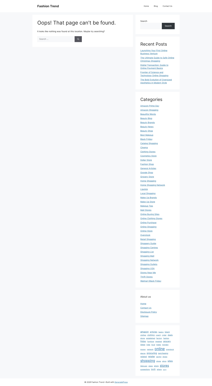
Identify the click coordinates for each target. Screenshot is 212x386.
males (158, 345)
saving (158, 357)
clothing (151, 335)
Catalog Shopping (149, 143)
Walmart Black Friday (150, 281)
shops (158, 361)
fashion (166, 338)
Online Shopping (148, 227)
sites (170, 361)
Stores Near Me (148, 272)
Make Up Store (147, 202)
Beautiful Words (148, 114)
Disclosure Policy (148, 312)
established (150, 338)
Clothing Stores (147, 151)
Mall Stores (145, 210)
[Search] (78, 39)
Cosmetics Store (148, 156)
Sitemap (144, 316)
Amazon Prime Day (149, 106)
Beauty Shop (146, 131)
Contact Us (167, 6)
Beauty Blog (146, 118)
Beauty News (146, 126)
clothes (143, 335)
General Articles (148, 168)
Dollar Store (146, 160)
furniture (150, 341)
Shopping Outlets (148, 264)
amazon (144, 331)
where (159, 369)
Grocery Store (147, 177)
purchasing (163, 353)
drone (142, 338)
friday (143, 341)
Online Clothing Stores (151, 218)
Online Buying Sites (149, 214)
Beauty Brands (147, 122)
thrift (153, 369)
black (167, 332)
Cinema (144, 147)
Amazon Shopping (149, 110)
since (164, 361)
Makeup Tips (146, 206)
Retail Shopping (148, 239)
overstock (170, 349)
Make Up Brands (148, 197)
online (160, 349)
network (150, 349)
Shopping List (147, 252)
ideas (142, 344)
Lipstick (144, 189)
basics (161, 332)
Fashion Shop (147, 164)
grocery (167, 341)
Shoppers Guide (148, 243)
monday (165, 345)
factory (159, 338)
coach (158, 335)
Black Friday (146, 139)
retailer (151, 356)
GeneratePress (121, 382)
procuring (152, 353)
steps (150, 366)
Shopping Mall (147, 256)
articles (153, 332)
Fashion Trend (48, 6)
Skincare (143, 366)
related (143, 356)
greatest (158, 341)
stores (164, 365)
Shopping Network (149, 260)
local (153, 345)
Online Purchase (148, 222)
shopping (147, 361)
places (143, 353)
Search (143, 21)
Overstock (145, 235)
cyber (164, 335)
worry (164, 369)
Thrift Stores (146, 277)
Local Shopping (147, 193)
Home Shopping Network (152, 185)
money (143, 349)
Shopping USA (147, 268)
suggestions (145, 369)
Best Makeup (146, 135)
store (156, 366)
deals (170, 335)
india (148, 345)
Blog (156, 6)
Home (146, 6)
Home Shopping (148, 181)
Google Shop (146, 172)
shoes (165, 357)
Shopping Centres (149, 247)
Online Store (146, 231)
